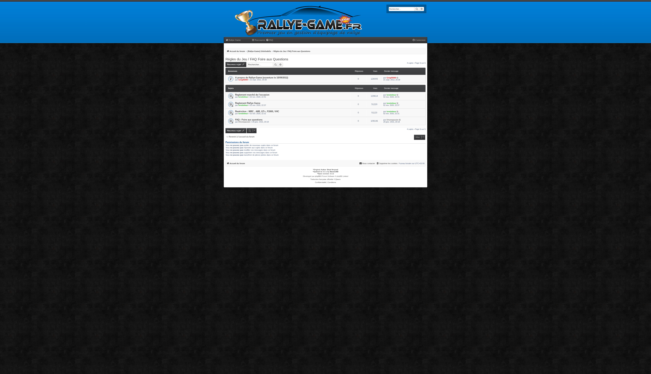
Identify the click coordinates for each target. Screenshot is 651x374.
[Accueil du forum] (298, 21)
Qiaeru (338, 179)
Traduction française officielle (321, 179)
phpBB (317, 176)
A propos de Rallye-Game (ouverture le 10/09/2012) (261, 77)
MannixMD (334, 172)
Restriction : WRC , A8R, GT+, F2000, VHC (257, 111)
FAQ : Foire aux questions (248, 119)
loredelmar (243, 97)
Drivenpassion (244, 122)
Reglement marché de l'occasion (252, 95)
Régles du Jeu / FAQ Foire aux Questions (256, 59)
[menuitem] (269, 40)
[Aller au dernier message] (398, 78)
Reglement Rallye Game (247, 103)
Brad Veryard (332, 170)
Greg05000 (243, 80)
